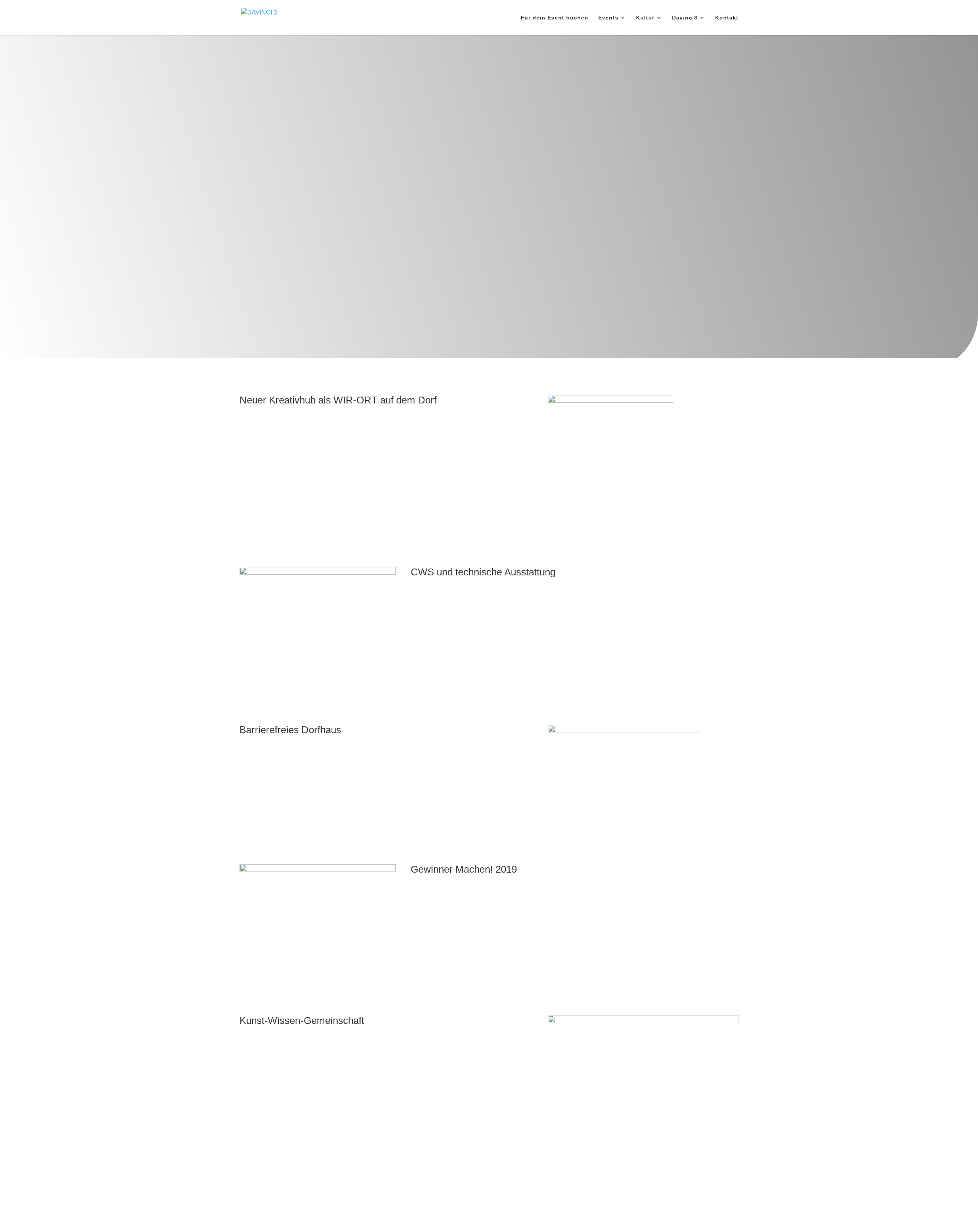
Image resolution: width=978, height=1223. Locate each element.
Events (608, 18)
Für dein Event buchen (554, 18)
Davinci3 (685, 18)
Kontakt (726, 18)
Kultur (645, 18)
